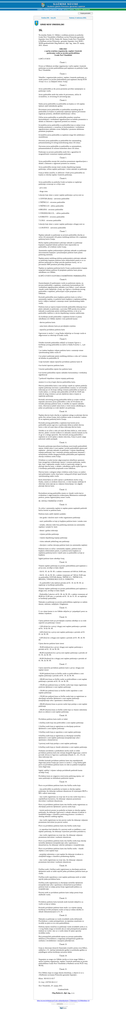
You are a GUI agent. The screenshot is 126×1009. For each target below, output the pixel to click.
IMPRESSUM (86, 9)
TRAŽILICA (78, 9)
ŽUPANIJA (47, 9)
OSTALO (66, 9)
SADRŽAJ (39, 9)
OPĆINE (60, 9)
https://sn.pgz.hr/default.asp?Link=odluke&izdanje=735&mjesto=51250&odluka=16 (63, 1000)
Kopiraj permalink (85, 13)
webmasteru (60, 1003)
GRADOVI (54, 9)
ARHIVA (71, 9)
